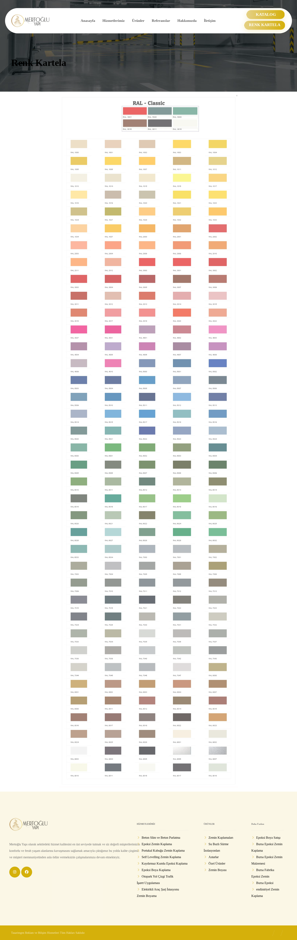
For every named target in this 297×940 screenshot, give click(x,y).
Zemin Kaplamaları (221, 837)
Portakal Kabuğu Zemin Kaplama (163, 850)
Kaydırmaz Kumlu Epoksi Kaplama (164, 863)
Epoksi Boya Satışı (268, 837)
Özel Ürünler (217, 863)
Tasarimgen (17, 932)
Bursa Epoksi (264, 883)
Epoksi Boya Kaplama (156, 870)
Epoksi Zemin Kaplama (157, 844)
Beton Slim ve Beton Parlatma (161, 837)
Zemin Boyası (217, 870)
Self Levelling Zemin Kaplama (161, 857)
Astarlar (214, 857)
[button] (14, 872)
